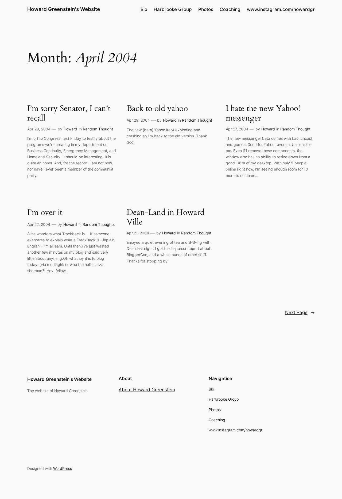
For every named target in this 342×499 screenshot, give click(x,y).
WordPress (62, 468)
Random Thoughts (99, 224)
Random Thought (98, 129)
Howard (70, 129)
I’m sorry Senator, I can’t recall (68, 113)
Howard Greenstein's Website (63, 9)
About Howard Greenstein (147, 389)
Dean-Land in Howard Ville (165, 217)
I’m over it (44, 213)
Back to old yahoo (157, 109)
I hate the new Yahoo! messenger (263, 113)
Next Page (300, 312)
